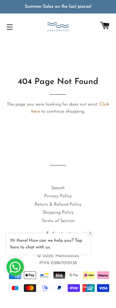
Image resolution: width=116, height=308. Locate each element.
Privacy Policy (58, 196)
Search (58, 188)
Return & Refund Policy (58, 204)
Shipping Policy (58, 212)
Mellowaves (67, 256)
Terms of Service (58, 221)
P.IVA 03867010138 (58, 263)
